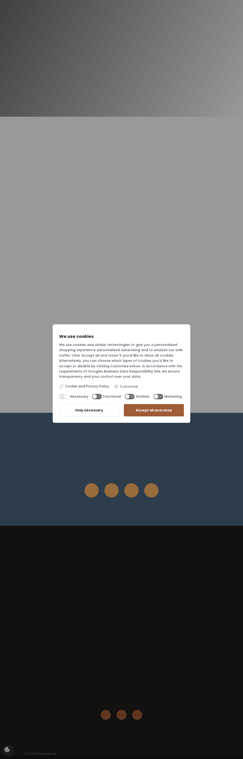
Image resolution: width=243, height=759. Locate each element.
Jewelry (126, 17)
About (193, 17)
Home (105, 17)
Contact (216, 17)
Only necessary (89, 410)
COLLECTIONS (160, 17)
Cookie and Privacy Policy (87, 386)
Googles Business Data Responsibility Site (124, 371)
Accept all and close (154, 410)
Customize (129, 386)
